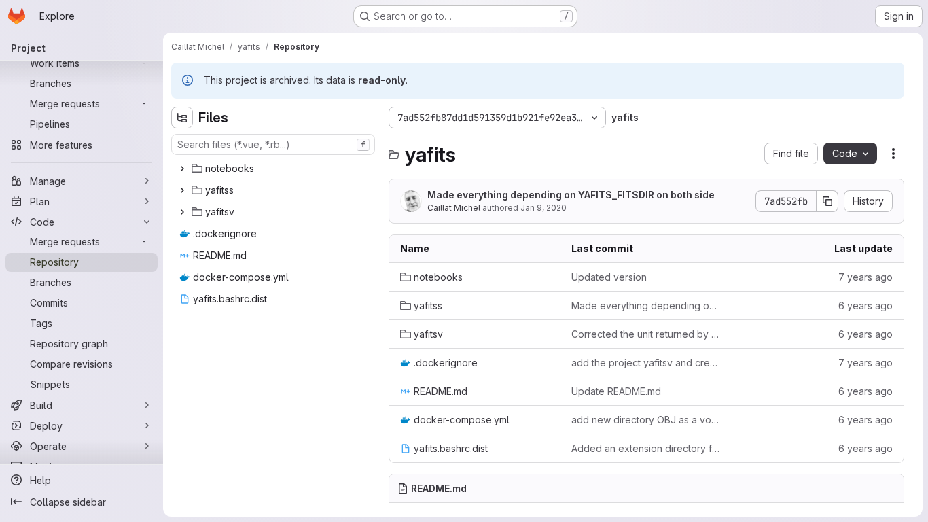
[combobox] (273, 144)
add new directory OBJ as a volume (646, 419)
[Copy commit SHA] (827, 201)
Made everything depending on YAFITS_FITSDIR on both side (571, 195)
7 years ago (865, 277)
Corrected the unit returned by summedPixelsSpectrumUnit (646, 334)
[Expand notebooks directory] (182, 168)
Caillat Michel (453, 208)
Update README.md (616, 391)
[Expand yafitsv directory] (182, 212)
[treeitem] (274, 168)
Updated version (609, 277)
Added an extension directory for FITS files (646, 448)
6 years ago (865, 305)
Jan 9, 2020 (543, 208)
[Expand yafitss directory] (182, 190)
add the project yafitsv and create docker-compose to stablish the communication (646, 362)
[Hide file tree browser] (182, 117)
